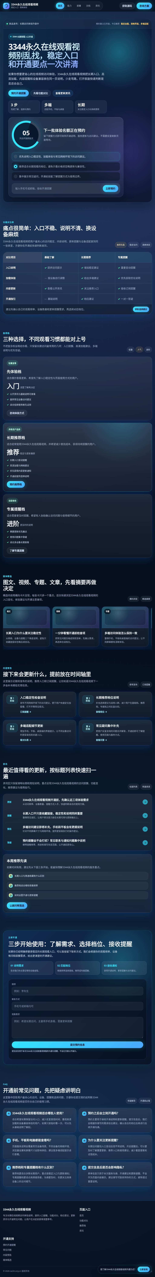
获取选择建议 (141, 309)
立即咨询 (144, 1269)
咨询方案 (144, 6)
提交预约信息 (77, 1044)
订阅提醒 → (25, 711)
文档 (88, 5)
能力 (69, 5)
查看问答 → (101, 739)
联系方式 (16, 999)
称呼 (14, 984)
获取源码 (127, 6)
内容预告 (7, 1254)
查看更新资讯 (63, 93)
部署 (79, 5)
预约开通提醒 (18, 93)
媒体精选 (7, 1259)
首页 (60, 5)
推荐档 (82, 1225)
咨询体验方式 (17, 413)
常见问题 (7, 1249)
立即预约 (110, 188)
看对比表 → (25, 739)
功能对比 (83, 1220)
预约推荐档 (16, 484)
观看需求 (16, 1014)
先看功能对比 (40, 93)
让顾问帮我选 (17, 905)
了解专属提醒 (17, 550)
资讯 (98, 5)
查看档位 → (101, 711)
